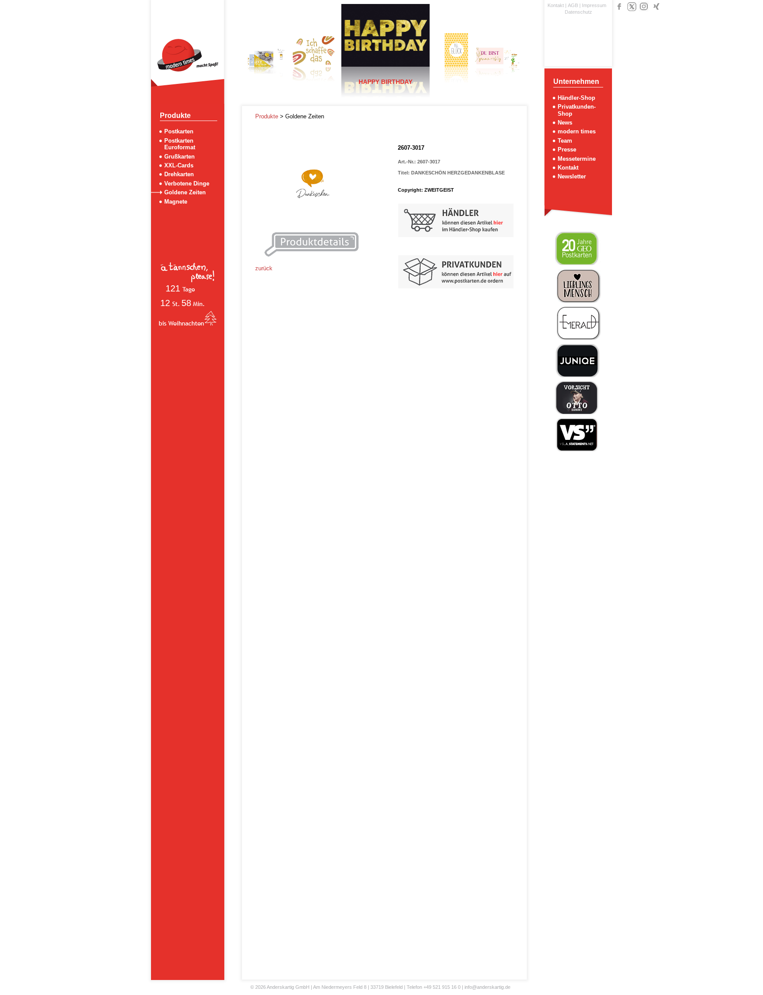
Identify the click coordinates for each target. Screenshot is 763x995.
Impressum (594, 5)
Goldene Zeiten (185, 192)
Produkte (267, 116)
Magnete (175, 201)
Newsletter (572, 176)
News (565, 122)
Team (565, 140)
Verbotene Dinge (186, 183)
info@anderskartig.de (487, 987)
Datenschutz (578, 12)
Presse (567, 149)
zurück (263, 268)
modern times (577, 131)
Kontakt (556, 5)
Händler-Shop (576, 98)
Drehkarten (179, 174)
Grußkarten (179, 156)
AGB (573, 5)
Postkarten (178, 131)
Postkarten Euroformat (179, 144)
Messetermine (577, 158)
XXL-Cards (178, 165)
